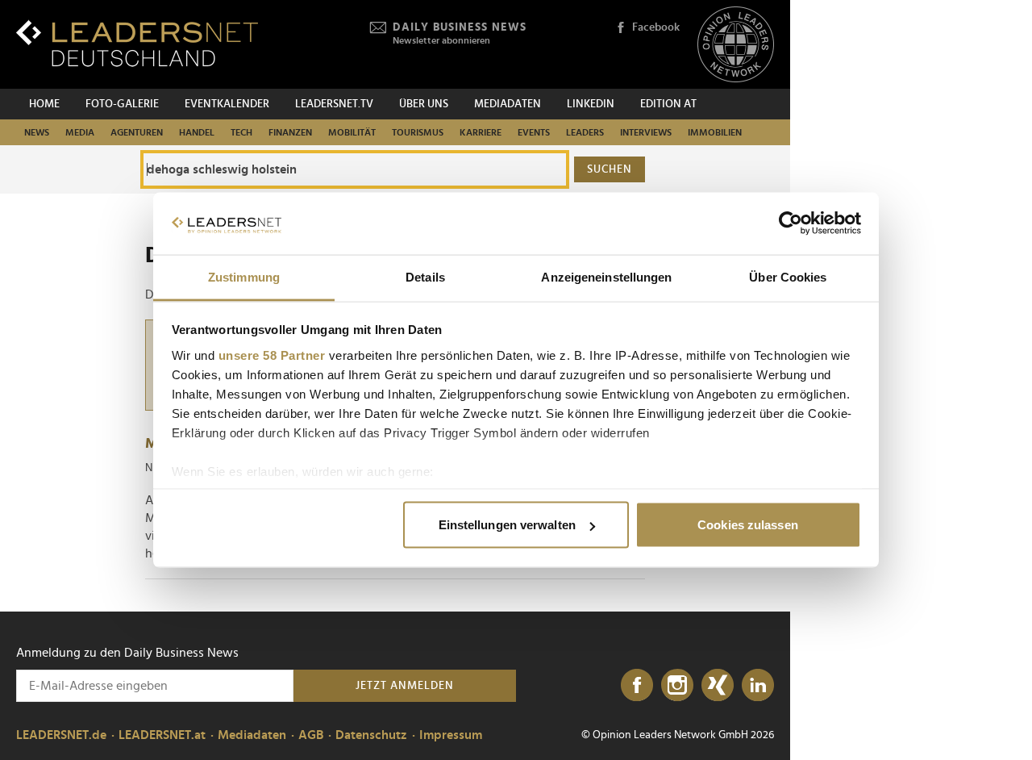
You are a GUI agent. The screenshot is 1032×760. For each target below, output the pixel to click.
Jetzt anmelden (405, 685)
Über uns (423, 104)
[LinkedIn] (758, 686)
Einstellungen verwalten (507, 525)
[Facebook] (637, 686)
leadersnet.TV (334, 104)
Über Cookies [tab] (787, 276)
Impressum (450, 735)
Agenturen (136, 132)
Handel (196, 132)
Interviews (646, 132)
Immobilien (715, 132)
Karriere (480, 132)
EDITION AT (668, 104)
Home (44, 104)
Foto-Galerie (122, 104)
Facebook (656, 27)
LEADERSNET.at (162, 735)
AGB (310, 735)
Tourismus (417, 132)
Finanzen (290, 132)
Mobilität (352, 132)
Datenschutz (371, 735)
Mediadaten (507, 104)
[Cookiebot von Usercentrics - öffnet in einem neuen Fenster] (790, 223)
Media (79, 132)
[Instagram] (677, 686)
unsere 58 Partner (272, 354)
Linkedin (590, 104)
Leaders (585, 132)
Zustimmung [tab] (244, 276)
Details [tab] (425, 276)
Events (534, 132)
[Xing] (717, 686)
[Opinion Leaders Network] (735, 44)
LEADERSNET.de (61, 735)
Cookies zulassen (747, 525)
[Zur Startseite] (137, 43)
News (36, 132)
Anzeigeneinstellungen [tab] (606, 276)
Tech (241, 132)
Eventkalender (227, 104)
